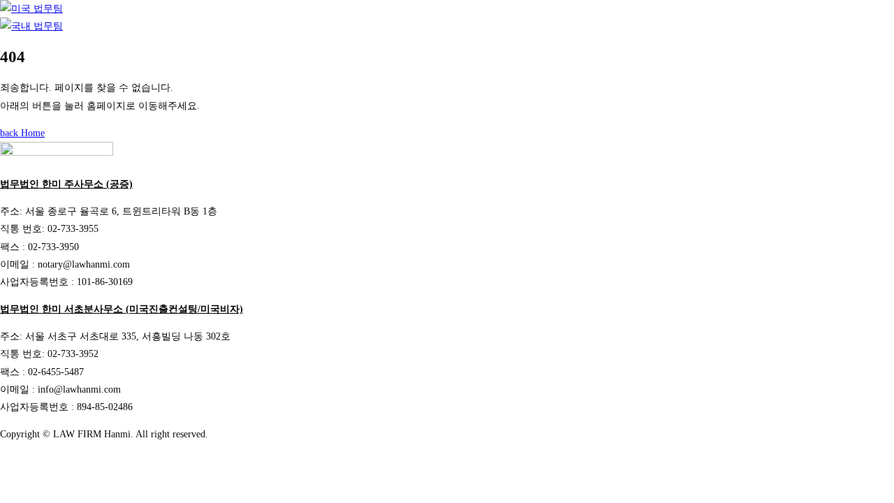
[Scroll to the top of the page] (4, 461)
